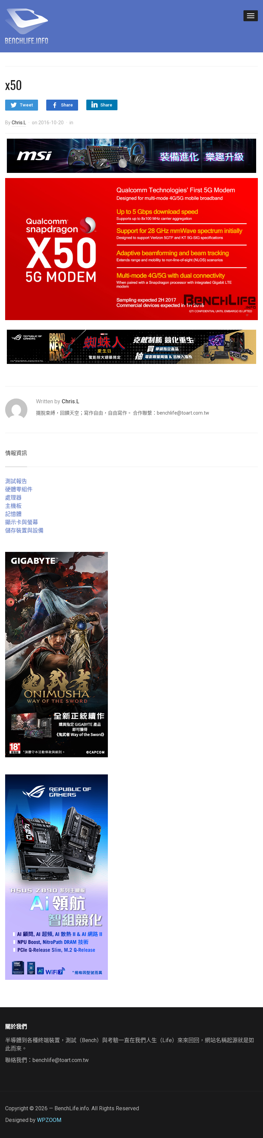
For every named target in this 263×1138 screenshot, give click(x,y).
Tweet (26, 105)
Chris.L (19, 122)
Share (67, 105)
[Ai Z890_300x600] (56, 876)
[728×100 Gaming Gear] (131, 155)
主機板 (13, 506)
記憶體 (13, 514)
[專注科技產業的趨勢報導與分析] (26, 25)
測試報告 (16, 481)
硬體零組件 (19, 489)
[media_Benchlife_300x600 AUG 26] (56, 654)
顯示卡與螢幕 (21, 522)
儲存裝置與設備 (24, 530)
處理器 (13, 497)
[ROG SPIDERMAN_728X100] (131, 346)
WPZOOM (49, 1120)
